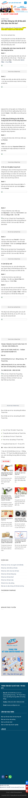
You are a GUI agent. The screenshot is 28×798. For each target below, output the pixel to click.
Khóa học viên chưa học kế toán (10, 571)
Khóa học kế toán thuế (7, 577)
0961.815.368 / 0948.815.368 (16, 702)
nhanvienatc (19, 27)
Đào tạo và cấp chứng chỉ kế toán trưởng (12, 586)
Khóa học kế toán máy (7, 580)
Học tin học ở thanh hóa (13, 405)
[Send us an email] (6, 776)
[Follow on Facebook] (3, 776)
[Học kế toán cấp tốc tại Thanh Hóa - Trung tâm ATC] (11, 3)
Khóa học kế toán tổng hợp (8, 574)
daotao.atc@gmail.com (13, 705)
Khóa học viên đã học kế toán (9, 568)
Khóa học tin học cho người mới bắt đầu (12, 565)
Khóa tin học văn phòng (7, 583)
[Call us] (10, 776)
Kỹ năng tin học (5, 18)
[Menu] (25, 2)
